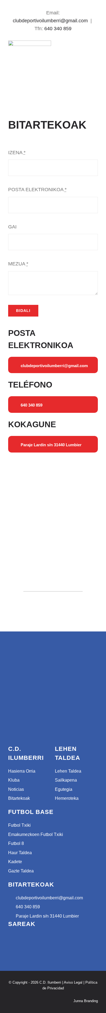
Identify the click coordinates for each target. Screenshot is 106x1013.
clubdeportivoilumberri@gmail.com (50, 20)
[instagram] (58, 3)
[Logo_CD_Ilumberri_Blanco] (28, 658)
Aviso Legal (73, 982)
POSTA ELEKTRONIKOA (37, 189)
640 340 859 (57, 28)
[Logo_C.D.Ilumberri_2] (29, 43)
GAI (12, 227)
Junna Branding (85, 1001)
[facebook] (48, 3)
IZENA (17, 152)
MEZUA (18, 264)
